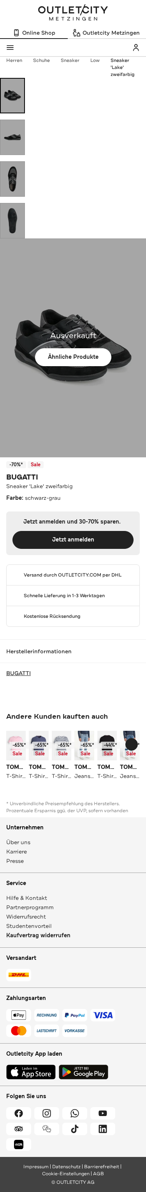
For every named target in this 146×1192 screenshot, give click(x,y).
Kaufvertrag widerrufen (38, 935)
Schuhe (41, 60)
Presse (15, 860)
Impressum (36, 1167)
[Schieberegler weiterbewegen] (131, 744)
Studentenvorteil (29, 925)
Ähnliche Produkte (73, 357)
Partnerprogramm (30, 907)
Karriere (16, 851)
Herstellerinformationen (39, 651)
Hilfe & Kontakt (26, 897)
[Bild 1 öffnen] (12, 95)
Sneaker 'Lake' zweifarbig (123, 67)
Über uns (18, 842)
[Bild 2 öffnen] (12, 137)
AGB (98, 1174)
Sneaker (70, 60)
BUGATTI (22, 477)
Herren (14, 60)
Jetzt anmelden (73, 539)
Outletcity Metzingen (73, 13)
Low (95, 60)
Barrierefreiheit (101, 1167)
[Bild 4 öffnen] (12, 220)
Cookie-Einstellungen (66, 1174)
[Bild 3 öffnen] (12, 179)
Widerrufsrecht (26, 916)
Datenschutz (66, 1167)
